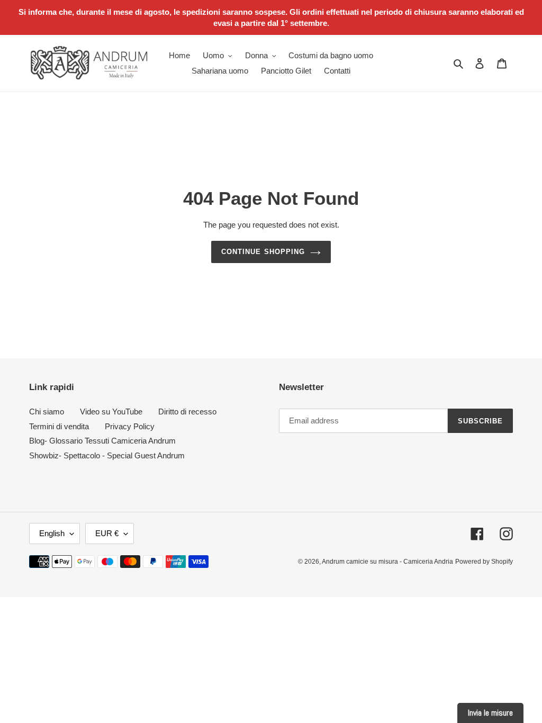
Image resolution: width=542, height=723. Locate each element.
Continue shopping (263, 252)
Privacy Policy (130, 426)
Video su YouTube (111, 411)
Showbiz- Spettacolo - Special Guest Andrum (107, 455)
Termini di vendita (59, 426)
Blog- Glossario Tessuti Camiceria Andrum (102, 440)
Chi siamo (46, 411)
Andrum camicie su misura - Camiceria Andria (387, 561)
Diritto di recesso (187, 411)
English (52, 533)
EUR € (107, 533)
